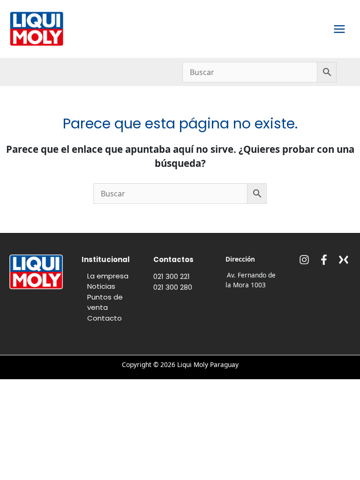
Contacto (104, 318)
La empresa (107, 276)
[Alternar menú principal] (340, 29)
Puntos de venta (105, 302)
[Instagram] (304, 260)
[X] (343, 260)
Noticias (101, 286)
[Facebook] (324, 260)
